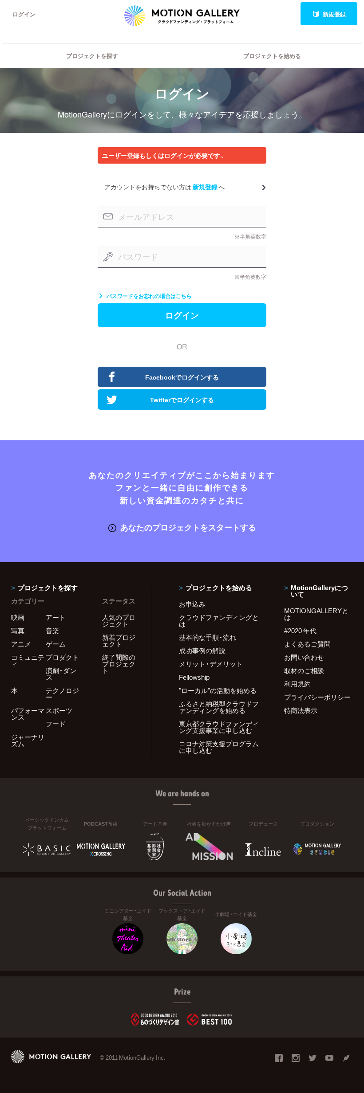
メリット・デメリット (211, 664)
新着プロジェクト (118, 640)
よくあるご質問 (307, 644)
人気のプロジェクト (118, 620)
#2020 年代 (300, 630)
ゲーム (56, 644)
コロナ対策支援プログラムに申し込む (219, 747)
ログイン (24, 14)
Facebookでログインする (182, 376)
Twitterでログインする (182, 399)
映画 (17, 617)
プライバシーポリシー (317, 697)
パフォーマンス (27, 713)
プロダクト (62, 657)
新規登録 (334, 14)
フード (56, 724)
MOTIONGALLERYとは (316, 614)
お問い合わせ (304, 657)
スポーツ (59, 710)
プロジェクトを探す (92, 55)
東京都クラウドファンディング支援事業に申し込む (219, 727)
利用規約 (297, 684)
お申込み (192, 604)
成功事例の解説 (202, 650)
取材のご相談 (304, 670)
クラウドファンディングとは (219, 620)
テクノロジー (62, 694)
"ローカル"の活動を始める (218, 690)
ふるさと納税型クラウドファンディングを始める (219, 707)
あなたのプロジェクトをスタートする (188, 527)
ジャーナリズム (27, 740)
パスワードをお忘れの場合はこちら (149, 296)
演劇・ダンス (61, 674)
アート (56, 617)
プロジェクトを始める (272, 55)
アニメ (21, 644)
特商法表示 (300, 710)
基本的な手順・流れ (207, 637)
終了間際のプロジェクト (118, 663)
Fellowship (194, 677)
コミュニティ (27, 660)
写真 (17, 630)
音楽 (52, 630)
